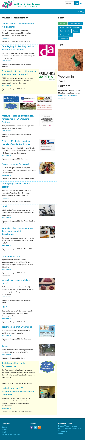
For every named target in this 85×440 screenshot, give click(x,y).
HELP (4, 307)
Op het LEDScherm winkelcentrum (70, 27)
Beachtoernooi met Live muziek (17, 326)
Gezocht (75, 31)
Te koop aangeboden (75, 23)
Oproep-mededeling (66, 35)
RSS (39, 427)
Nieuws (4, 427)
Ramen (5, 345)
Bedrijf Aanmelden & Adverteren (69, 428)
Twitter (35, 427)
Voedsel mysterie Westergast (15, 163)
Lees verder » (6, 38)
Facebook (31, 427)
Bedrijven (5, 432)
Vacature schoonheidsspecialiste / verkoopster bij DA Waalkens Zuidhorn (18, 119)
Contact (61, 433)
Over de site (62, 431)
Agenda (4, 429)
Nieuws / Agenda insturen (67, 426)
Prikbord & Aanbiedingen (11, 434)
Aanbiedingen (64, 39)
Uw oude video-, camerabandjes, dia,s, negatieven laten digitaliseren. (17, 231)
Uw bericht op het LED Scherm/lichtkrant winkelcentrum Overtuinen (18, 391)
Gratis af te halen (65, 31)
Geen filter (63, 23)
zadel (4, 206)
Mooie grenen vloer (11, 255)
